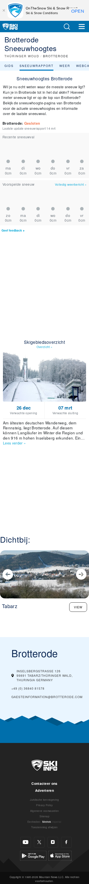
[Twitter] (39, 842)
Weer (64, 65)
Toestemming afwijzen (44, 827)
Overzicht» (45, 347)
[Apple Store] (60, 855)
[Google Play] (33, 855)
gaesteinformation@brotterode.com (47, 697)
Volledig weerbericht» (71, 184)
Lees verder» (14, 442)
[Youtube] (25, 842)
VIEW (78, 607)
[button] (66, 27)
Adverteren (44, 790)
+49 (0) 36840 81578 (27, 688)
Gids (9, 65)
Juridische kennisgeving (44, 799)
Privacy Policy (44, 805)
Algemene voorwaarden (44, 811)
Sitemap (44, 816)
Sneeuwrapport (36, 65)
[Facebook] (66, 842)
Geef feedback (11, 230)
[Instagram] (52, 842)
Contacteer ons (44, 783)
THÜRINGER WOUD (21, 56)
